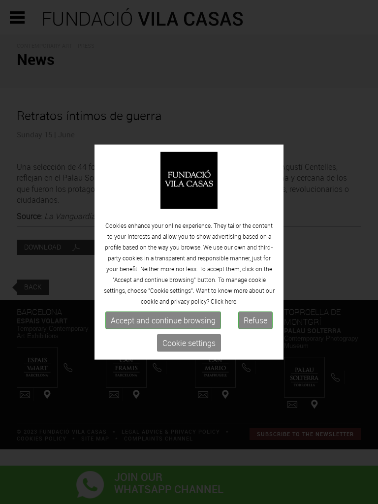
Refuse (255, 320)
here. (231, 301)
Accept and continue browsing (163, 320)
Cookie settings (189, 343)
